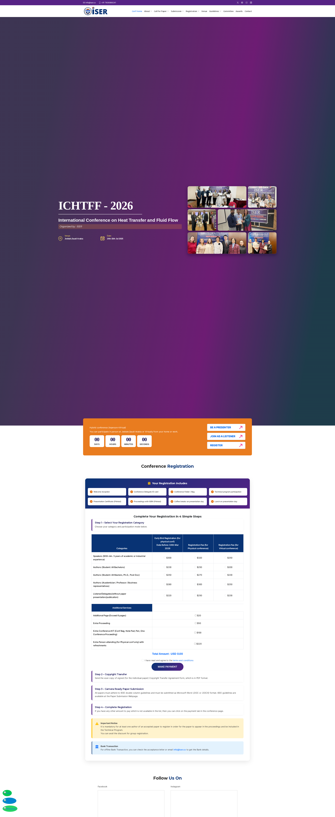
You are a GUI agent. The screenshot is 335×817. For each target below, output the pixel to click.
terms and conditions (183, 660)
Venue (204, 11)
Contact (248, 11)
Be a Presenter (220, 427)
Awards (239, 11)
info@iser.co (180, 749)
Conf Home (137, 11)
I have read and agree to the (169, 660)
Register (216, 445)
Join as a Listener (222, 436)
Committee (228, 11)
